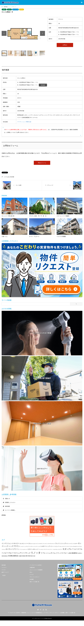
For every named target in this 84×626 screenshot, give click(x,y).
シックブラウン (14, 546)
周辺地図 (43, 85)
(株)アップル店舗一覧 (34, 581)
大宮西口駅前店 (13, 556)
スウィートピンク (54, 546)
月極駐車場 (32, 567)
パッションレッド (24, 549)
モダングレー (68, 549)
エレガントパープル (25, 543)
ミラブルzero (7, 176)
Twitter (38, 609)
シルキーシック (45, 546)
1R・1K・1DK (15, 9)
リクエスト (4, 567)
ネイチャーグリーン (12, 549)
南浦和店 (74, 553)
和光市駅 (12, 176)
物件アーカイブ (5, 572)
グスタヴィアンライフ (42, 543)
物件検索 (7, 506)
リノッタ (36, 552)
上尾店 (70, 553)
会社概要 (32, 579)
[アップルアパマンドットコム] (10, 2)
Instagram (43, 609)
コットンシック (60, 543)
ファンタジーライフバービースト (45, 549)
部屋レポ (7, 498)
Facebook (40, 609)
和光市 (4, 9)
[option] (23, 33)
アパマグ (4, 569)
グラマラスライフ (51, 543)
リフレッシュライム (48, 553)
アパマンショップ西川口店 (24, 121)
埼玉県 (9, 9)
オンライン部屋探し (10, 510)
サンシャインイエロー (72, 543)
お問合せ (65, 45)
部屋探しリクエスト (10, 502)
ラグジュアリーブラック (22, 553)
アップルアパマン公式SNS (36, 565)
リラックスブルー (62, 553)
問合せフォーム (42, 162)
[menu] (81, 2)
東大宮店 (28, 556)
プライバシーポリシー (34, 577)
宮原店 (24, 556)
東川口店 (33, 556)
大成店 (20, 556)
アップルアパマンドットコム (38, 618)
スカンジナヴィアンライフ (64, 546)
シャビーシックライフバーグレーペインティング (30, 546)
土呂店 (79, 553)
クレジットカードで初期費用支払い (35, 612)
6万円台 (21, 9)
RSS (46, 609)
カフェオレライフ (34, 543)
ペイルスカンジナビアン (57, 549)
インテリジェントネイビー (10, 543)
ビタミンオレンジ (33, 549)
